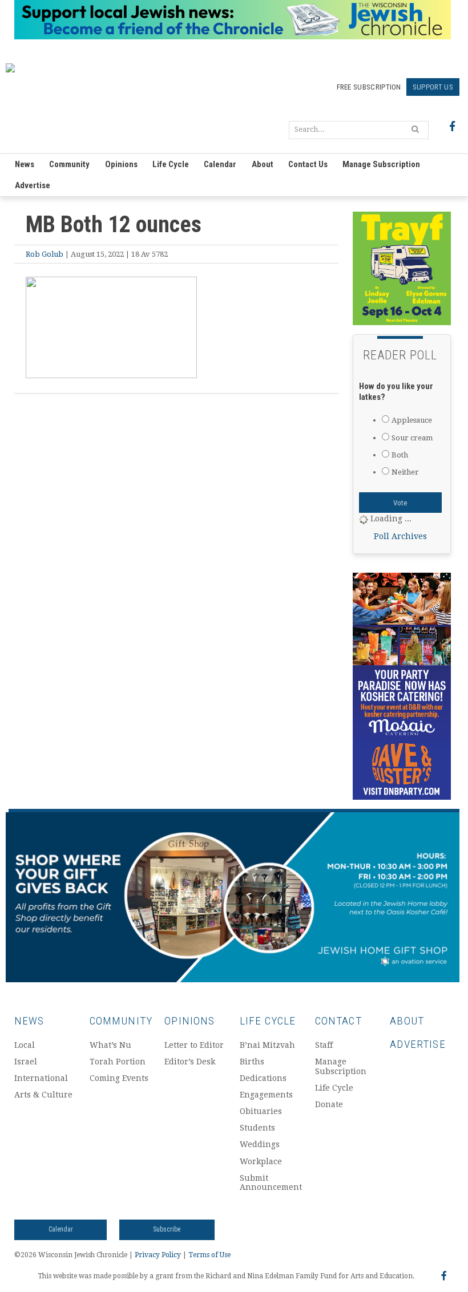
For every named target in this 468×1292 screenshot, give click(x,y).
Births (252, 1061)
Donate (329, 1104)
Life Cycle (170, 164)
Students (257, 1127)
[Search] (415, 128)
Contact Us (308, 164)
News (24, 164)
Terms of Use (209, 1255)
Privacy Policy (158, 1255)
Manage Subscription (381, 164)
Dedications (263, 1078)
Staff (324, 1045)
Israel (25, 1061)
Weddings (260, 1144)
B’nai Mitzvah (267, 1045)
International (41, 1078)
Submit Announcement (270, 1182)
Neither (405, 472)
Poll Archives (400, 536)
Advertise (32, 185)
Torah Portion (118, 1061)
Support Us (433, 87)
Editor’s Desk (189, 1061)
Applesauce (412, 420)
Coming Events (119, 1078)
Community (69, 164)
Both (400, 455)
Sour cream (412, 438)
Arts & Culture (43, 1094)
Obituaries (261, 1111)
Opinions (121, 164)
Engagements (266, 1094)
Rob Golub (44, 254)
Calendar (220, 164)
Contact (338, 1020)
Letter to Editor (194, 1045)
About (262, 164)
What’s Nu (110, 1045)
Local (24, 1045)
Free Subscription (369, 87)
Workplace (261, 1161)
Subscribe (166, 1229)
